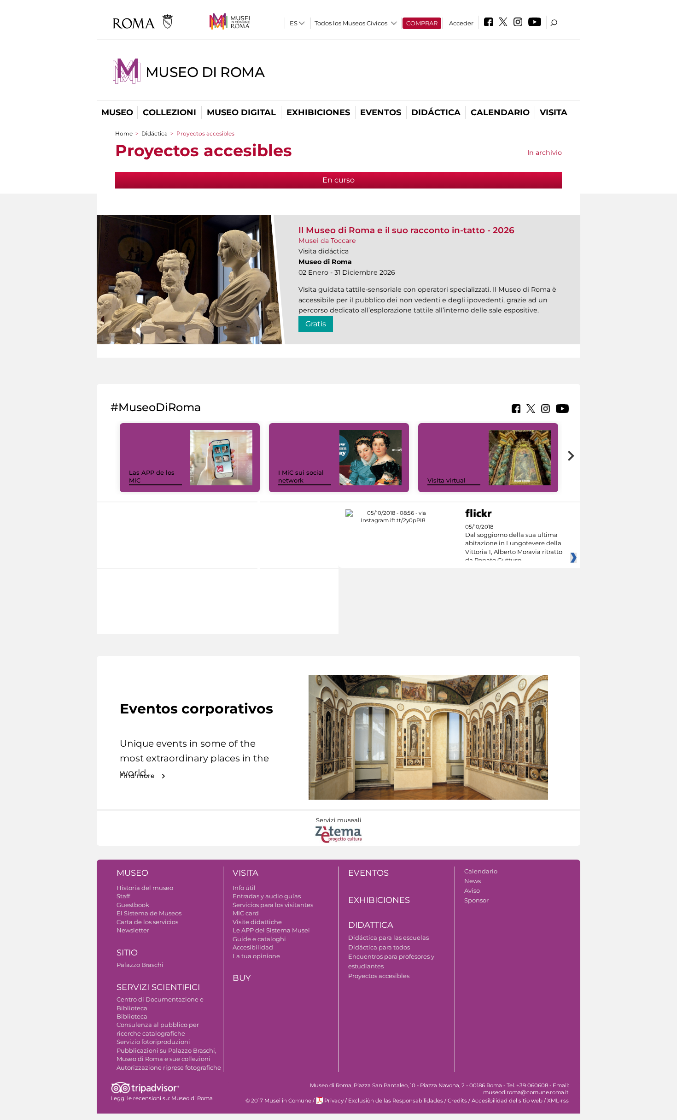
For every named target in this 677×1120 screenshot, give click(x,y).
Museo (117, 112)
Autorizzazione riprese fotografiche (169, 1067)
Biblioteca (132, 1016)
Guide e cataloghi (259, 939)
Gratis (315, 323)
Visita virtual (446, 480)
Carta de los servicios (147, 921)
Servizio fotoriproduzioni (153, 1041)
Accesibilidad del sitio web (507, 1100)
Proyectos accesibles (378, 975)
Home (124, 133)
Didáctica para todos (379, 947)
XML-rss (558, 1100)
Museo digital (241, 112)
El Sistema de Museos (149, 913)
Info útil (244, 887)
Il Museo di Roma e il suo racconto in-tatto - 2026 (406, 230)
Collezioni (169, 112)
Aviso (472, 890)
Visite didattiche (257, 921)
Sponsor (476, 900)
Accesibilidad (253, 947)
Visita (553, 112)
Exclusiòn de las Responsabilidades (395, 1100)
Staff (123, 896)
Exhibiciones (318, 112)
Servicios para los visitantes (273, 904)
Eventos (380, 112)
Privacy (334, 1100)
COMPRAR (422, 23)
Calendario (500, 112)
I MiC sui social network (301, 476)
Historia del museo (145, 887)
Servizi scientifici (158, 987)
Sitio (127, 953)
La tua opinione (256, 956)
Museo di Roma (205, 72)
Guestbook (133, 904)
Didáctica (436, 112)
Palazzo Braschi (140, 964)
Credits (457, 1100)
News (472, 880)
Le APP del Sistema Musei (271, 930)
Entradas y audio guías (267, 896)
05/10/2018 (513, 544)
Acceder (461, 23)
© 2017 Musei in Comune (278, 1100)
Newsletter (133, 930)
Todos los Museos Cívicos (351, 23)
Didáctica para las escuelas (388, 937)
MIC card (246, 913)
